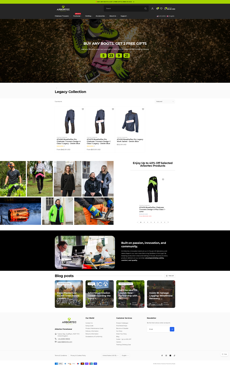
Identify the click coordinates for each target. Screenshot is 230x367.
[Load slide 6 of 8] (158, 222)
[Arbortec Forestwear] (69, 324)
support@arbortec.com (65, 342)
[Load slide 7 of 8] (161, 222)
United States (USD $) (109, 355)
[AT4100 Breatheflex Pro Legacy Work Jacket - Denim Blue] (130, 131)
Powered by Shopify (170, 363)
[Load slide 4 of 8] (151, 222)
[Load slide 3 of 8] (147, 222)
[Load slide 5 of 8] (154, 222)
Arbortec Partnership (64, 283)
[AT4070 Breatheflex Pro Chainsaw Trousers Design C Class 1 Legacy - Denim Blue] (100, 131)
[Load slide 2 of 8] (144, 222)
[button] (169, 8)
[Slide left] (137, 222)
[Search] (145, 8)
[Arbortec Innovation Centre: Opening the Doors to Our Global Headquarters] (100, 294)
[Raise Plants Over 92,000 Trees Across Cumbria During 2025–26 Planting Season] (69, 294)
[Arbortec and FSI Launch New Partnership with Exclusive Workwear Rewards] (130, 294)
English (124, 355)
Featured (159, 101)
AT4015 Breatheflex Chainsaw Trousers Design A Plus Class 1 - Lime (152, 209)
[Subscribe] (172, 329)
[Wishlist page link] (161, 8)
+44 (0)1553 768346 (64, 339)
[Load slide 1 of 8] (140, 222)
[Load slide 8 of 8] (164, 222)
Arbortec (91, 283)
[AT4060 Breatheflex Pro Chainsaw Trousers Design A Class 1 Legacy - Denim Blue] (70, 131)
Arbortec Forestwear (161, 363)
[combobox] (126, 8)
